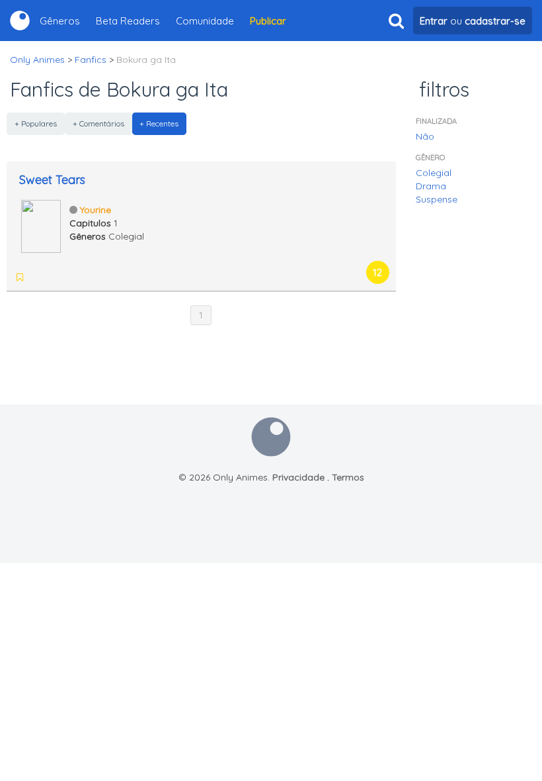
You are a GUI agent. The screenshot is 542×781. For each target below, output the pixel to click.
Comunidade (205, 21)
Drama (431, 186)
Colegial (433, 173)
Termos (348, 477)
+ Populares (36, 123)
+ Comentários (98, 123)
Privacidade (298, 477)
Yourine (95, 210)
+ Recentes (158, 123)
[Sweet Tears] (41, 225)
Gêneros (60, 21)
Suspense (436, 199)
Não (425, 136)
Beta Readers (128, 21)
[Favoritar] (20, 277)
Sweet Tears (52, 179)
